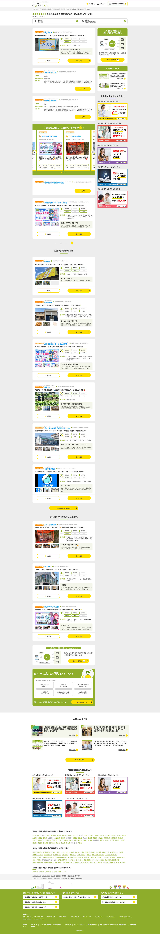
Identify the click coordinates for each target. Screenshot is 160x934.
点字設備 (98, 852)
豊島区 (63, 843)
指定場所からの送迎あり (75, 857)
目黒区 (90, 840)
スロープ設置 (36, 860)
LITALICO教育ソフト (111, 917)
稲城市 (107, 840)
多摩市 (124, 835)
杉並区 (100, 838)
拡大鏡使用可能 (62, 860)
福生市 (102, 840)
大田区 (40, 838)
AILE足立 (47, 566)
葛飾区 (40, 843)
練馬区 (117, 840)
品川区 (102, 835)
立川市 (112, 840)
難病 (59, 872)
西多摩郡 (45, 843)
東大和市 (114, 838)
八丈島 (70, 835)
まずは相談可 (81, 855)
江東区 (60, 840)
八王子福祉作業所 (50, 525)
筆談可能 (86, 857)
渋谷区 (71, 840)
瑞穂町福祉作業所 (50, 100)
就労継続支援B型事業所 (60, 9)
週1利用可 (65, 855)
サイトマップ (34, 925)
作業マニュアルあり (103, 857)
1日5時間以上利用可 (111, 855)
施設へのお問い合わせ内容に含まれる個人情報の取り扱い (113, 925)
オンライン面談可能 (98, 855)
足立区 (68, 843)
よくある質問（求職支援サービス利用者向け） (50, 925)
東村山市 (120, 838)
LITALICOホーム (27, 917)
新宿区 (80, 838)
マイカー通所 (70, 852)
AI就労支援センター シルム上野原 (55, 203)
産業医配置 (87, 860)
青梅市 (80, 843)
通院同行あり (121, 857)
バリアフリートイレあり (75, 860)
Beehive (47, 262)
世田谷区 (53, 835)
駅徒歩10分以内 (37, 852)
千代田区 (91, 835)
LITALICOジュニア (50, 917)
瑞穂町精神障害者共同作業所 (54, 183)
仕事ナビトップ (36, 9)
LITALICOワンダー (63, 917)
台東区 (97, 835)
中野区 (64, 835)
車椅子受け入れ (90, 852)
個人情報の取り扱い (92, 925)
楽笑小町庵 (48, 302)
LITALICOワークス (38, 917)
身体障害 (48, 872)
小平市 (45, 838)
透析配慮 (113, 857)
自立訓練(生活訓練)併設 (112, 860)
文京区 (75, 838)
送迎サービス (60, 852)
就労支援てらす (49, 387)
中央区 (59, 835)
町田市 (85, 840)
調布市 (58, 843)
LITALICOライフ (98, 917)
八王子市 (75, 835)
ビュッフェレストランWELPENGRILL (57, 428)
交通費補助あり (49, 862)
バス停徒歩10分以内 (49, 852)
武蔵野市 (48, 840)
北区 (85, 835)
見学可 (89, 855)
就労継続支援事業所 (47, 9)
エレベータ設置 (79, 852)
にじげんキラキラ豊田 (51, 607)
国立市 (114, 835)
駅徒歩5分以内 (36, 857)
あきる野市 (35, 835)
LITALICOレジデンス (39, 919)
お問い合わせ (68, 925)
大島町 (34, 838)
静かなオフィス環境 (96, 862)
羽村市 (122, 840)
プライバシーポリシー (79, 925)
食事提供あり (48, 855)
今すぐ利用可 (57, 855)
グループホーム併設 (98, 860)
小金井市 (57, 838)
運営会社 (33, 926)
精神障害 (35, 872)
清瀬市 (66, 840)
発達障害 (54, 872)
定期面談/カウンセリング (80, 862)
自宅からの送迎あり (61, 857)
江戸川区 (54, 840)
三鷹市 (48, 835)
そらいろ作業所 (49, 469)
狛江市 (80, 840)
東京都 (69, 9)
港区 (75, 840)
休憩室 (121, 852)
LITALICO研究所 (27, 919)
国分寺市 (107, 835)
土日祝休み (58, 862)
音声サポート (114, 852)
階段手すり (105, 852)
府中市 (63, 838)
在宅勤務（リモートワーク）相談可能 (114, 862)
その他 (64, 872)
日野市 (90, 838)
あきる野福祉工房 (50, 72)
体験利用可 (73, 855)
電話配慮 (93, 857)
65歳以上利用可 (67, 862)
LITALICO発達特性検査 (124, 917)
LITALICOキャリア (87, 917)
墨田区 (119, 835)
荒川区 (34, 843)
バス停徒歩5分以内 (48, 857)
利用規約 (25, 925)
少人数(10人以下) (37, 855)
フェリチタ (48, 33)
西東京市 (52, 843)
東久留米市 (107, 838)
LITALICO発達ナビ (75, 917)
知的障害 (41, 872)
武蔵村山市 (41, 840)
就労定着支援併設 (37, 862)
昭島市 (95, 838)
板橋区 (34, 840)
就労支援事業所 (46, 876)
